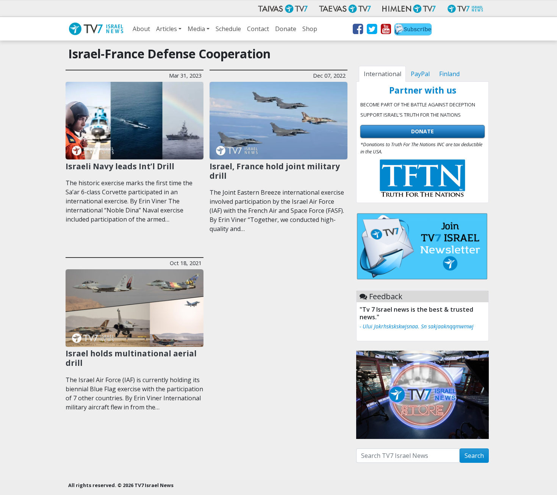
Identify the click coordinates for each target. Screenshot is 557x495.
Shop (309, 29)
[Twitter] (372, 30)
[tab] (382, 74)
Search (474, 455)
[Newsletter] (413, 30)
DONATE (422, 131)
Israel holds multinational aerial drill (131, 358)
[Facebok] (357, 30)
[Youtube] (386, 30)
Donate (285, 29)
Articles (166, 29)
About (141, 29)
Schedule (228, 29)
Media (196, 29)
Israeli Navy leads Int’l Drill (120, 166)
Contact (258, 29)
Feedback (385, 296)
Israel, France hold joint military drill (275, 171)
